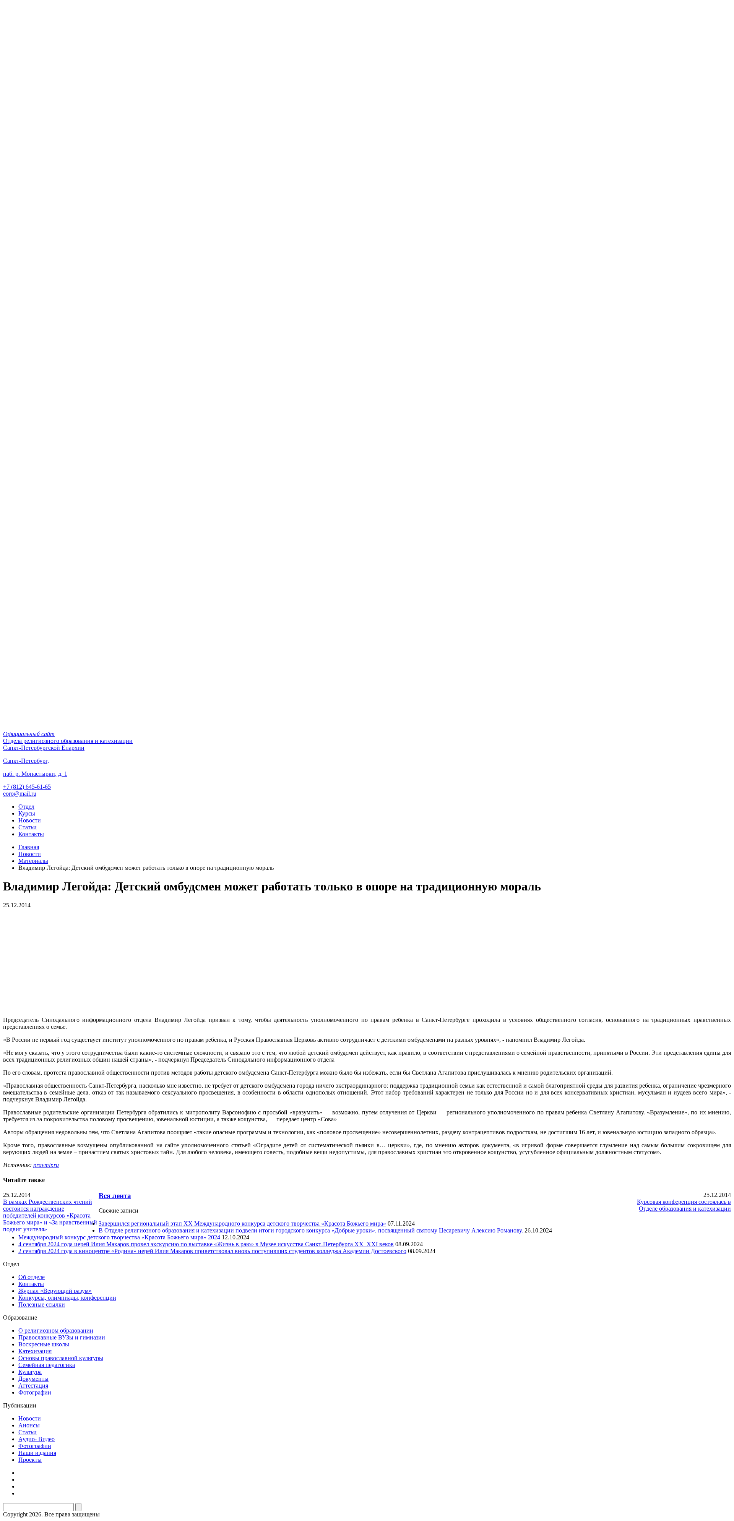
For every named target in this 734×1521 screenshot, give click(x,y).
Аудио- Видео (36, 1439)
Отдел (26, 806)
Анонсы (29, 1425)
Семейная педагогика (46, 1365)
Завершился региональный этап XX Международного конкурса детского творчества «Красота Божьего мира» (242, 1223)
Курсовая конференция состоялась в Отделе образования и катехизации (684, 1205)
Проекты (30, 1459)
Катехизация (35, 1351)
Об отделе (31, 1277)
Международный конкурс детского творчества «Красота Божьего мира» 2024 (119, 1237)
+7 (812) (27, 786)
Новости (29, 820)
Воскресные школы (43, 1344)
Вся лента (115, 1196)
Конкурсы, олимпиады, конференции (67, 1297)
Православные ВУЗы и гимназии (61, 1337)
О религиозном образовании (55, 1330)
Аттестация (33, 1385)
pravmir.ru (46, 1165)
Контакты (31, 834)
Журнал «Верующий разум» (55, 1290)
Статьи (27, 827)
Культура (30, 1372)
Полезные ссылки (41, 1304)
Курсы (26, 813)
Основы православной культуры (60, 1358)
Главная (28, 847)
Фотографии (34, 1392)
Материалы (33, 861)
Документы (33, 1378)
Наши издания (37, 1453)
